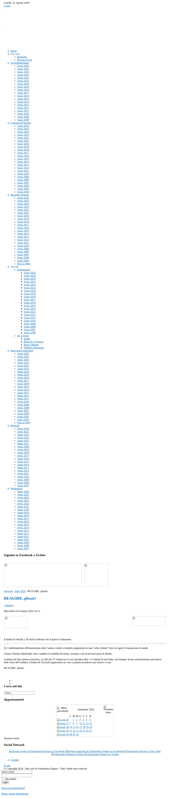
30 (77, 734)
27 (90, 730)
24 (80, 730)
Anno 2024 (20, 591)
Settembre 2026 (86, 709)
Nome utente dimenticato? (15, 793)
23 (77, 730)
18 (84, 727)
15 (74, 727)
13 (90, 723)
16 (77, 727)
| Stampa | (9, 605)
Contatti (14, 760)
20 (90, 727)
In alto (7, 765)
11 (84, 723)
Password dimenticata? (13, 788)
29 (74, 734)
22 (74, 730)
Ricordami (10, 779)
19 (87, 727)
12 (87, 723)
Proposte (8, 591)
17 (80, 727)
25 (84, 730)
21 (70, 730)
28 (70, 734)
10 (80, 723)
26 (87, 730)
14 (70, 727)
